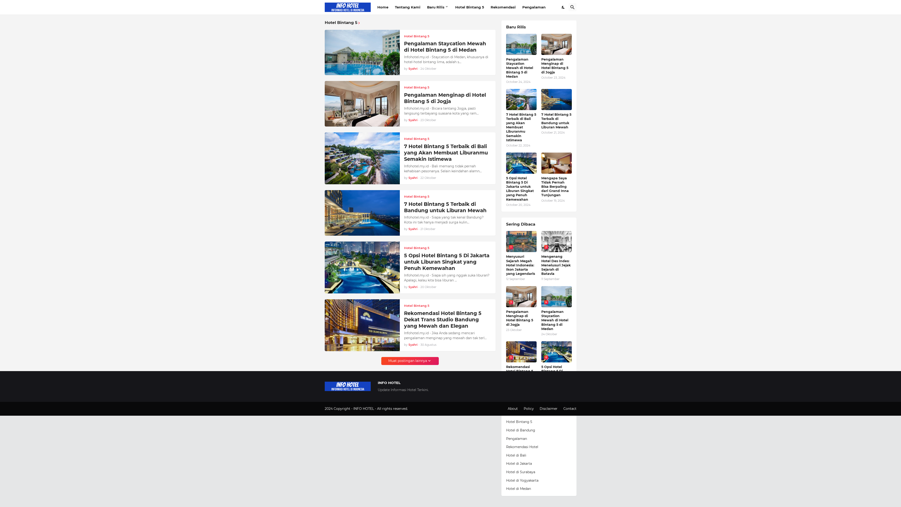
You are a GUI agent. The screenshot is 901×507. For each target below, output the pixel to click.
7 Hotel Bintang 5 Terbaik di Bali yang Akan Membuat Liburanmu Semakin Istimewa (446, 152)
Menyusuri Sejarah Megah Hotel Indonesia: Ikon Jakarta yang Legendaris (520, 265)
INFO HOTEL (364, 409)
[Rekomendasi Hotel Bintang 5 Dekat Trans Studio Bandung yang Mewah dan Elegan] (362, 325)
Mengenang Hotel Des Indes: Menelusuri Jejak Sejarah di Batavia (556, 265)
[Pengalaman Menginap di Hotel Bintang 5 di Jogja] (362, 104)
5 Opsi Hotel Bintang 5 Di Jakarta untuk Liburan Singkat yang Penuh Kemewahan (446, 262)
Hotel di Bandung (520, 430)
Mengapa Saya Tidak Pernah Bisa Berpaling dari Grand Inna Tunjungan (555, 186)
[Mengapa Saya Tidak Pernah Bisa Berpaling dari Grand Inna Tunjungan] (556, 163)
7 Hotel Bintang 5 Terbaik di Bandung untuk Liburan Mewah (445, 207)
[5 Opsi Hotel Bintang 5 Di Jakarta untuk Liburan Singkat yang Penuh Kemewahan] (362, 267)
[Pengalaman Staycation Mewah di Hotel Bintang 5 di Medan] (362, 52)
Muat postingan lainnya (407, 361)
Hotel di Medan (518, 489)
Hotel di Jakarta (519, 463)
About (513, 409)
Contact (569, 409)
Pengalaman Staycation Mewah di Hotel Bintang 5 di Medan (445, 47)
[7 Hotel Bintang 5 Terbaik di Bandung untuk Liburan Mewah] (362, 213)
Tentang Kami (407, 7)
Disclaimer (548, 409)
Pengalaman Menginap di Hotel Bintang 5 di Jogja (445, 98)
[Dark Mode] (563, 7)
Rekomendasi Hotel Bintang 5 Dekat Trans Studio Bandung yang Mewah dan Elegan (442, 319)
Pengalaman (534, 7)
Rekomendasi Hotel (522, 447)
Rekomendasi (503, 7)
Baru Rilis (435, 7)
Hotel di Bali (516, 455)
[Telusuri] (572, 7)
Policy (529, 409)
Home (382, 7)
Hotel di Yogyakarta (522, 480)
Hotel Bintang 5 (469, 7)
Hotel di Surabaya (520, 472)
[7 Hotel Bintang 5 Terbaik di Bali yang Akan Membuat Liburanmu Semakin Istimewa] (362, 158)
